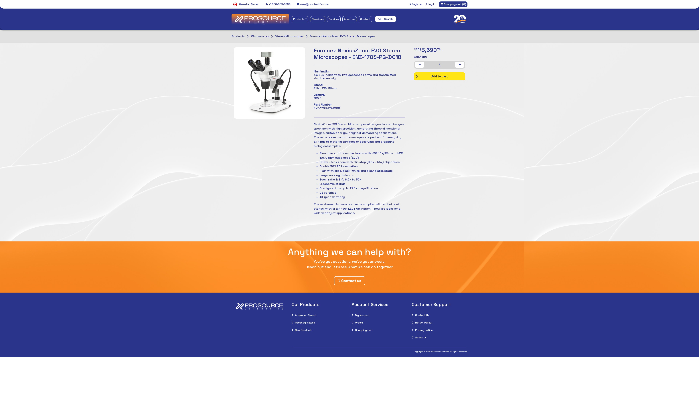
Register (416, 4)
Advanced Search (305, 315)
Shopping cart (364, 330)
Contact (365, 19)
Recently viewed (305, 322)
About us (349, 19)
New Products (303, 330)
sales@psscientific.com (314, 4)
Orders (359, 322)
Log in (431, 4)
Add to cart (439, 76)
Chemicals (318, 19)
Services (334, 19)
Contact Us (422, 315)
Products (299, 19)
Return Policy (423, 322)
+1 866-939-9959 (279, 4)
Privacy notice (424, 330)
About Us (420, 337)
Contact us (350, 280)
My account (362, 315)
